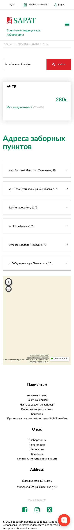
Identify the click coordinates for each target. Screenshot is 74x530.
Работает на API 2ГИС (39, 356)
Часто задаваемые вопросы (37, 404)
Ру (11, 4)
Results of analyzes (38, 4)
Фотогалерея (37, 445)
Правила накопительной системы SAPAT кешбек (37, 418)
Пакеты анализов (37, 400)
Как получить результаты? (37, 409)
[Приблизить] (8, 282)
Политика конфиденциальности (37, 458)
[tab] (37, 170)
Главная (8, 44)
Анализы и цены (28, 44)
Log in (61, 5)
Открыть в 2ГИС (61, 359)
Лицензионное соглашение (38, 358)
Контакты (37, 414)
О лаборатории (37, 440)
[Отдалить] (9, 289)
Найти (61, 64)
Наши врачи (37, 449)
